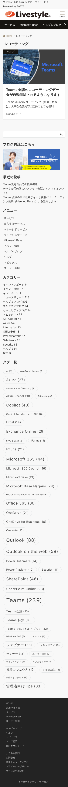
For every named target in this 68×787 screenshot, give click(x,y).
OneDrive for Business (26, 522)
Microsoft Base (20, 477)
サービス (10, 712)
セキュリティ (50, 645)
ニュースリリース (16, 297)
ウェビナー (19, 645)
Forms (38, 440)
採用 (7, 353)
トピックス (10, 262)
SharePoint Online (25, 589)
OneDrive (17, 513)
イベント (39, 636)
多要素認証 (51, 669)
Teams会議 (17, 611)
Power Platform (20, 569)
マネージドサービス (16, 229)
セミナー (15, 653)
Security (10, 344)
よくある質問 (13, 753)
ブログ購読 (11, 741)
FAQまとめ (14, 440)
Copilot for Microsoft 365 (24, 414)
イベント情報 (12, 245)
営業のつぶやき (20, 669)
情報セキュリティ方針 (17, 762)
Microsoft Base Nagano (30, 486)
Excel (13, 422)
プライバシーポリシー (17, 766)
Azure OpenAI (18, 395)
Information (12, 327)
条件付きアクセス (16, 677)
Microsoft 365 (25, 459)
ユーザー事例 (41, 653)
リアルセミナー (42, 661)
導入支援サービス (14, 223)
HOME (9, 703)
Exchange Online (25, 431)
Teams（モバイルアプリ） (27, 628)
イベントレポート (15, 284)
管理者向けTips (24, 686)
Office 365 (21, 503)
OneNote (15, 530)
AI (9, 371)
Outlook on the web (32, 551)
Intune (15, 449)
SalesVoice (11, 340)
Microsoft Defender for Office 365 (26, 494)
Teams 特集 (19, 620)
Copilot (18, 405)
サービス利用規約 (15, 770)
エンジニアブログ (15, 305)
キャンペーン (12, 293)
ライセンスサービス (16, 234)
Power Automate (22, 561)
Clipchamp (45, 396)
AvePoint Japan (32, 371)
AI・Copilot (12, 318)
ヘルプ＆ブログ (15, 301)
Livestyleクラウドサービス (34, 781)
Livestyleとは (13, 707)
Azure (9, 323)
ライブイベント (15, 662)
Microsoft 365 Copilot (26, 468)
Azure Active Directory (20, 388)
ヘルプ (8, 256)
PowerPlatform (14, 335)
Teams (24, 600)
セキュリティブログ (17, 310)
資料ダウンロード (15, 746)
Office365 (12, 331)
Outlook (21, 540)
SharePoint (22, 579)
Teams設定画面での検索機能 (20, 184)
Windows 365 (15, 636)
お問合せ (10, 757)
